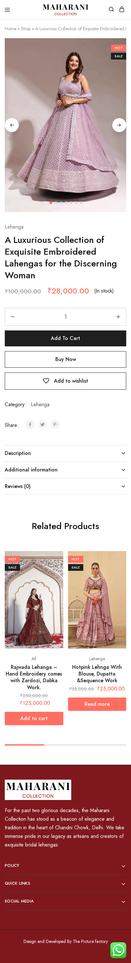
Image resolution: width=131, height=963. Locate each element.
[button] (34, 718)
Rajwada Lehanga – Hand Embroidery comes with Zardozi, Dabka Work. (34, 677)
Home (10, 28)
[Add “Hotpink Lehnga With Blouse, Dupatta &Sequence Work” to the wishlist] (122, 568)
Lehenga (14, 226)
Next (119, 125)
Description (18, 453)
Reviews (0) (18, 486)
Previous (12, 125)
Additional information (31, 469)
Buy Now (65, 359)
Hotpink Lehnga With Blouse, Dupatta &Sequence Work (97, 673)
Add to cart (65, 338)
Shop (26, 28)
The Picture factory (90, 941)
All (33, 658)
